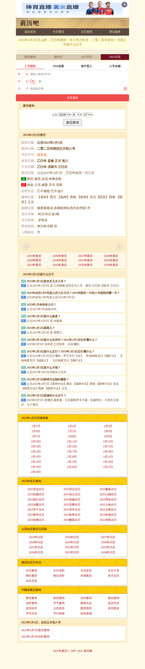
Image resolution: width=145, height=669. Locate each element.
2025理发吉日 (108, 499)
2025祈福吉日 (108, 514)
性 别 (23, 81)
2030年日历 (108, 542)
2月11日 (72, 441)
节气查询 (59, 603)
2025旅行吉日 (35, 499)
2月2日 (72, 426)
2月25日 (36, 466)
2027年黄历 (85, 255)
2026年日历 (72, 537)
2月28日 (36, 471)
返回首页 (30, 31)
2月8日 (72, 436)
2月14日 (72, 446)
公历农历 (59, 608)
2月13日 (36, 446)
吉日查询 (86, 31)
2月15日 (108, 446)
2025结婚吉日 (35, 494)
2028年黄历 (111, 255)
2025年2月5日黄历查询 (35, 630)
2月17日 (72, 451)
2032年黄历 (111, 260)
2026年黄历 (60, 255)
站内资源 (86, 613)
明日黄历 (31, 575)
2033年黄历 (34, 264)
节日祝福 (59, 613)
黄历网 (88, 650)
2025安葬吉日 (71, 504)
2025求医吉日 (108, 519)
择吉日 (58, 56)
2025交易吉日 (108, 509)
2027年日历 (108, 537)
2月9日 (108, 436)
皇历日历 (113, 603)
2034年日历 (36, 552)
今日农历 (86, 570)
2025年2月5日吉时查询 (35, 636)
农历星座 (113, 608)
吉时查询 (31, 603)
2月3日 (108, 426)
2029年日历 (72, 542)
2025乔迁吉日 (71, 489)
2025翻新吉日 (71, 519)
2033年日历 (108, 547)
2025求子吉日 (35, 509)
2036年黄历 (111, 264)
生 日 (23, 88)
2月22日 (36, 461)
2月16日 (36, 451)
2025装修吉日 (71, 499)
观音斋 (42, 155)
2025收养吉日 (71, 514)
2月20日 (72, 456)
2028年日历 (36, 542)
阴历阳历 (86, 608)
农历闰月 (31, 608)
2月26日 (72, 466)
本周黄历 (86, 575)
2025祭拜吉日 (35, 514)
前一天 (26, 246)
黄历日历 (123, 23)
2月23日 (72, 461)
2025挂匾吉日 (35, 504)
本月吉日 (113, 575)
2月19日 (36, 456)
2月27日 (108, 466)
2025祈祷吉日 (35, 519)
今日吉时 (59, 570)
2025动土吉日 (71, 494)
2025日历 (115, 56)
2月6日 (108, 431)
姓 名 (23, 74)
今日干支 (113, 570)
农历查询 (59, 597)
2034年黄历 (60, 264)
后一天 (118, 246)
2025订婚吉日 (108, 494)
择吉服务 (115, 31)
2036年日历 (108, 552)
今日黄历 (58, 31)
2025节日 (86, 56)
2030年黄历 (60, 260)
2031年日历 (36, 547)
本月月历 (31, 580)
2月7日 (36, 436)
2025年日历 (36, 537)
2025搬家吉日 (108, 489)
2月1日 (36, 426)
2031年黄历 (85, 260)
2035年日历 (72, 552)
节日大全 (31, 613)
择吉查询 (113, 597)
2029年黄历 (34, 260)
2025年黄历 (34, 255)
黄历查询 (30, 56)
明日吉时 (59, 575)
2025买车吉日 (71, 509)
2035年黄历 (85, 264)
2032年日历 (72, 547)
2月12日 (108, 441)
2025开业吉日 (35, 489)
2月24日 (108, 461)
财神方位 (86, 603)
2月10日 (36, 441)
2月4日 (36, 431)
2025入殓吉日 (108, 504)
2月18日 (108, 451)
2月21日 (108, 456)
